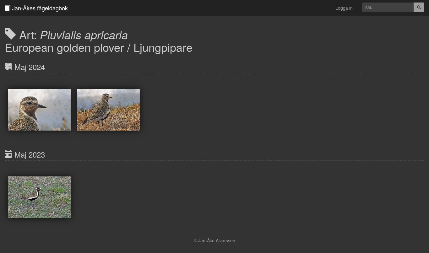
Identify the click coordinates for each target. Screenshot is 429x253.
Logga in (344, 8)
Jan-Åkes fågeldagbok (39, 8)
